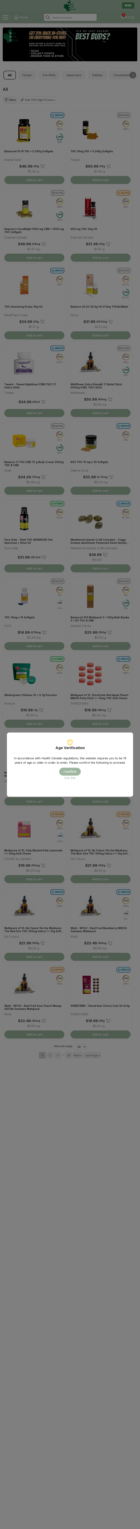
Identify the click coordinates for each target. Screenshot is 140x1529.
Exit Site (70, 778)
